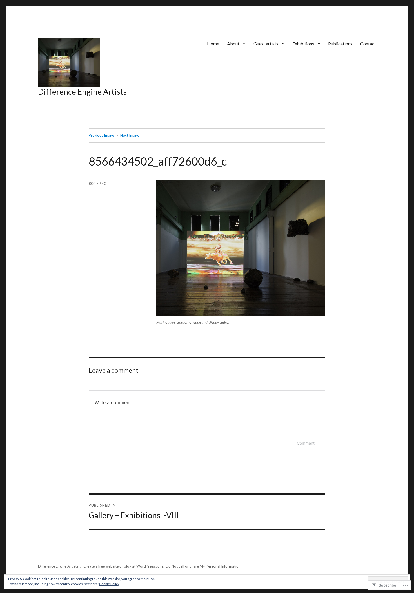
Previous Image (101, 135)
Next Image (129, 135)
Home (213, 43)
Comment (306, 443)
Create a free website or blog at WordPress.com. (123, 566)
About (233, 43)
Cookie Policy (109, 584)
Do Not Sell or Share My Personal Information (203, 566)
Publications (340, 43)
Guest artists (265, 43)
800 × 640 (97, 183)
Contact (368, 43)
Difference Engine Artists (82, 91)
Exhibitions (303, 43)
